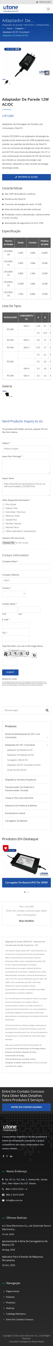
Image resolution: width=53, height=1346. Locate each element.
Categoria (19, 29)
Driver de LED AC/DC (17, 770)
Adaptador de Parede (13, 1052)
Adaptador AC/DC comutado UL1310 (23, 765)
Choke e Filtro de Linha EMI (19, 798)
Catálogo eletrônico (16, 1314)
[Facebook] (3, 1156)
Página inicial (12, 1291)
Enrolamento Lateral (15, 813)
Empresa (10, 1297)
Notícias (10, 1308)
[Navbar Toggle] (48, 9)
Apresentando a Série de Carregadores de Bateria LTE (25, 1243)
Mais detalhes (26, 920)
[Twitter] (7, 1156)
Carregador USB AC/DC (17, 760)
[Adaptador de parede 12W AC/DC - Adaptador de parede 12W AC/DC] (47, 73)
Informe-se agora (28, 177)
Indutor (33, 1059)
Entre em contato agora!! (26, 1107)
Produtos (10, 1302)
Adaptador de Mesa (29, 1052)
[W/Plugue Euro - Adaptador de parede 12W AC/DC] (7, 393)
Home (9, 29)
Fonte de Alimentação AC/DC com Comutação (22, 735)
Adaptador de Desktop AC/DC (20, 755)
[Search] (47, 710)
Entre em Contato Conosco (19, 1319)
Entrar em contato (15, 1066)
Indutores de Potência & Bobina (21, 806)
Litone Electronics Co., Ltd (30, 1336)
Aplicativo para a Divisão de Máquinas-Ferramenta (23, 1258)
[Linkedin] (11, 1156)
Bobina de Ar (27, 1063)
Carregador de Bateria (16, 821)
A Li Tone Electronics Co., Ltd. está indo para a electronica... (26, 1227)
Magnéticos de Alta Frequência (20, 780)
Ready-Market (38, 1342)
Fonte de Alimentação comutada (17, 1059)
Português (45, 2)
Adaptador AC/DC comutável (16, 32)
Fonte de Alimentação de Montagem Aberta (29, 1048)
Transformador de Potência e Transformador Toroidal (19, 789)
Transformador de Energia (14, 1055)
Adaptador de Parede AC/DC (15, 36)
